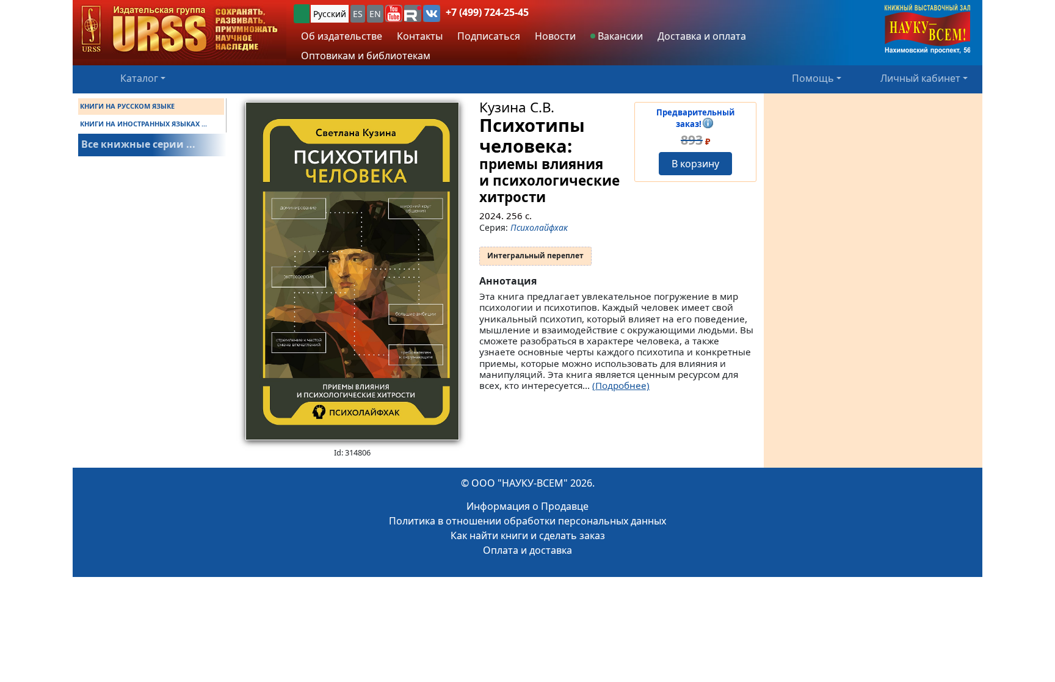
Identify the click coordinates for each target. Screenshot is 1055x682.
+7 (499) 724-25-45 (487, 12)
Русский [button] (329, 14)
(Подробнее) (621, 385)
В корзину (695, 163)
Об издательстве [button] (341, 36)
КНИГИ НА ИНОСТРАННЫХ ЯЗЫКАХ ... (143, 123)
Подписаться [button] (488, 36)
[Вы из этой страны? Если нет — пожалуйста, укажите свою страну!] (302, 13)
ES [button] (358, 14)
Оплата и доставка (527, 550)
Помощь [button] (813, 78)
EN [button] (375, 14)
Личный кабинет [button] (920, 78)
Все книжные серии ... (138, 144)
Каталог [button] (139, 78)
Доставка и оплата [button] (702, 36)
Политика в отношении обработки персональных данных (527, 521)
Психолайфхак (539, 227)
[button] (393, 13)
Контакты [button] (420, 36)
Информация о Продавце (527, 506)
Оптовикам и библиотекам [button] (365, 55)
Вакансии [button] (619, 36)
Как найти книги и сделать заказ (528, 535)
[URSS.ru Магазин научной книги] (179, 29)
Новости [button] (555, 36)
